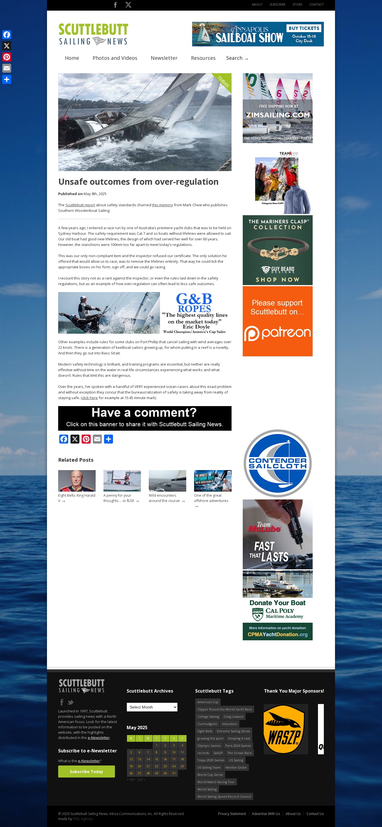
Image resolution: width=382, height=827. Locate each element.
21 (148, 766)
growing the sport (210, 738)
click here (90, 397)
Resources (203, 57)
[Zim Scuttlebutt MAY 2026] (278, 141)
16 (165, 759)
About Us (293, 813)
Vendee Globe (236, 767)
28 (148, 773)
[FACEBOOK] (115, 6)
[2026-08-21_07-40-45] (258, 45)
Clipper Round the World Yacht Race (224, 709)
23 (165, 766)
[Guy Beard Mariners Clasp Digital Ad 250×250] (278, 283)
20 (139, 766)
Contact (316, 4)
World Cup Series (210, 775)
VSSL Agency (82, 818)
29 (156, 773)
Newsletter (164, 57)
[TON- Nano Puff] (278, 212)
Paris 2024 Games (238, 745)
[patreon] (278, 355)
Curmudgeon (207, 724)
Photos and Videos (115, 57)
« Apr (131, 779)
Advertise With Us (266, 813)
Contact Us (315, 813)
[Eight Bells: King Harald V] (77, 490)
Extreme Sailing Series (233, 731)
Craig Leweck (233, 716)
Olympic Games (209, 745)
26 (131, 773)
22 (156, 766)
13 (139, 759)
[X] (6, 45)
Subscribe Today (86, 771)
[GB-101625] (145, 332)
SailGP (218, 753)
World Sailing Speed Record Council (224, 796)
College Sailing (208, 716)
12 (131, 759)
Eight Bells (204, 731)
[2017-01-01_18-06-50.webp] (294, 729)
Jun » (141, 779)
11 (182, 752)
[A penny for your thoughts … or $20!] (122, 490)
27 (139, 773)
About (257, 4)
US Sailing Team (209, 767)
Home (72, 57)
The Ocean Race (240, 753)
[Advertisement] (278, 392)
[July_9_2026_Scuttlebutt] (278, 639)
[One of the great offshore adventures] (213, 490)
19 (131, 766)
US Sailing (236, 760)
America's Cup (207, 702)
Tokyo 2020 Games (210, 760)
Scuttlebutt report (80, 204)
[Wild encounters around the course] (167, 490)
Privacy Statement (232, 813)
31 (174, 773)
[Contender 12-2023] (278, 497)
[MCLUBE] (278, 568)
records (203, 753)
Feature (224, 81)
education (229, 724)
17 (174, 759)
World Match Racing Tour (216, 782)
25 (182, 766)
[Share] (6, 79)
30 (165, 773)
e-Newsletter (99, 737)
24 (174, 766)
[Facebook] (6, 34)
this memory (162, 204)
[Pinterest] (6, 57)
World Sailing (207, 789)
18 (182, 759)
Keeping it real (239, 738)
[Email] (6, 68)
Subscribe (278, 4)
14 (148, 759)
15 (156, 759)
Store (297, 4)
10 (174, 752)
